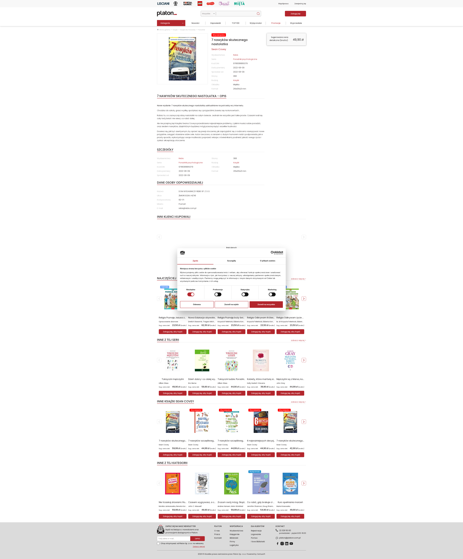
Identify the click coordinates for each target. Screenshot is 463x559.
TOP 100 (235, 23)
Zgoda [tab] (195, 261)
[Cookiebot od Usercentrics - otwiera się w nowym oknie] (272, 253)
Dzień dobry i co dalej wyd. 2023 (205, 379)
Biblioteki (234, 538)
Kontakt (218, 538)
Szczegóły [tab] (231, 261)
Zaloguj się (295, 13)
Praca (217, 534)
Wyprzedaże (296, 23)
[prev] (159, 237)
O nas (217, 530)
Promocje (275, 23)
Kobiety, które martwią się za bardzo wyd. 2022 (272, 379)
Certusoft (261, 554)
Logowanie (256, 534)
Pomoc (254, 538)
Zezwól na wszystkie (266, 304)
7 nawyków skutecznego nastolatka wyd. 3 (299, 440)
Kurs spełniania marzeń (290, 502)
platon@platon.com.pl (290, 537)
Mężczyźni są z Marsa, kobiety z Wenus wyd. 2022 (302, 379)
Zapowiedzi (215, 23)
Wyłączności (256, 23)
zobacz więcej (297, 278)
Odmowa (197, 304)
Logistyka (234, 545)
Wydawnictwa (236, 530)
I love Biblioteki (258, 541)
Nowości (195, 23)
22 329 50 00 (285, 530)
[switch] (217, 294)
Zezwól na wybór (231, 304)
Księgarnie (234, 534)
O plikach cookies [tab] (267, 261)
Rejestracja (256, 530)
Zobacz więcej (199, 546)
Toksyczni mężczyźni (173, 379)
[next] (304, 237)
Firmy (232, 541)
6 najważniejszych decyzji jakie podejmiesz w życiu (274, 440)
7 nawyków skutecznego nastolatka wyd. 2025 (184, 440)
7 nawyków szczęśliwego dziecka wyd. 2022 (211, 440)
